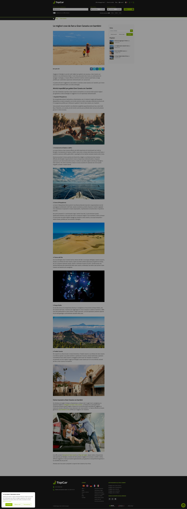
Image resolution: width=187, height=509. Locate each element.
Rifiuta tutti (17, 504)
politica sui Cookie (7, 501)
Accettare (8, 504)
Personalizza (27, 504)
